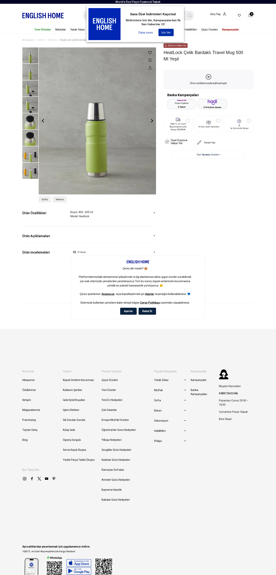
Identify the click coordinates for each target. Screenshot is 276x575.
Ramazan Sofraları (113, 469)
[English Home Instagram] (24, 478)
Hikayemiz (28, 380)
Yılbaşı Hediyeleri (111, 439)
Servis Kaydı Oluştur (74, 449)
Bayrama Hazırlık (112, 489)
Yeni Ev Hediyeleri (112, 399)
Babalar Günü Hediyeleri (116, 499)
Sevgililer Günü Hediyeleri (116, 449)
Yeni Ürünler (109, 389)
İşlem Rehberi (71, 409)
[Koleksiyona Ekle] (150, 60)
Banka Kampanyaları (199, 392)
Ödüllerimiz (29, 389)
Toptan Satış (29, 429)
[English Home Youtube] (46, 478)
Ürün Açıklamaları (36, 236)
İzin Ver (166, 32)
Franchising (29, 419)
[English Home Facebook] (32, 478)
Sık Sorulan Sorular (74, 419)
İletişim (26, 399)
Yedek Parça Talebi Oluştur (79, 459)
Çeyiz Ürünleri (110, 380)
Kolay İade (69, 429)
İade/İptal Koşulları (74, 399)
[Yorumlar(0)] (46, 252)
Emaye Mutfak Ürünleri (115, 419)
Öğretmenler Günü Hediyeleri (119, 429)
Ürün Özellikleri (34, 213)
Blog (25, 439)
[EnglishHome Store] (79, 567)
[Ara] (189, 15)
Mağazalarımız (31, 409)
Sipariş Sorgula (72, 439)
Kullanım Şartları (72, 389)
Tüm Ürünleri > (209, 154)
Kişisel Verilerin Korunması (78, 380)
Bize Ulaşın (225, 418)
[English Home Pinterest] (54, 478)
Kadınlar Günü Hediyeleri (116, 459)
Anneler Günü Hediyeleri (116, 479)
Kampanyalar (199, 380)
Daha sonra (145, 32)
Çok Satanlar (109, 409)
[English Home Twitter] (39, 478)
